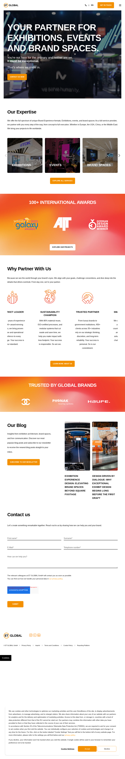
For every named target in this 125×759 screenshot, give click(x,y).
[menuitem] (26, 645)
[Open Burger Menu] (120, 5)
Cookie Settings (67, 749)
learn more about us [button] (62, 364)
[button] (119, 155)
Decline (107, 749)
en (92, 5)
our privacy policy (55, 579)
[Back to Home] (11, 5)
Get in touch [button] (105, 5)
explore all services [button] (63, 181)
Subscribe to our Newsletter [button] (23, 462)
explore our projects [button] (62, 247)
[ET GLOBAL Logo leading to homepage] (13, 635)
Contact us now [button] (17, 77)
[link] (24, 155)
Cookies (5, 658)
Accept (87, 749)
